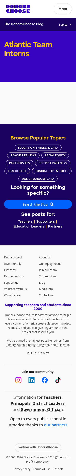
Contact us (46, 295)
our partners (55, 425)
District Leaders (48, 403)
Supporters (45, 221)
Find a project (13, 257)
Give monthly (12, 264)
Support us (11, 282)
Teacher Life (17, 171)
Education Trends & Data (38, 147)
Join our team (48, 270)
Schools (58, 469)
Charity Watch (15, 345)
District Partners (53, 163)
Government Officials (42, 409)
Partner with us (14, 276)
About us (45, 257)
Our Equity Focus (50, 264)
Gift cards (10, 270)
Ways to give (12, 295)
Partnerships (19, 163)
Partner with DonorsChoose (38, 447)
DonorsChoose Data (38, 179)
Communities (47, 276)
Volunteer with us (15, 289)
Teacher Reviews (23, 155)
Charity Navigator (37, 345)
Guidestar (63, 345)
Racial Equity (55, 155)
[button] (63, 8)
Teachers (25, 221)
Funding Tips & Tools (51, 171)
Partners (55, 226)
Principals (20, 403)
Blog (42, 282)
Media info (46, 289)
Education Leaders (29, 226)
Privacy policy (21, 469)
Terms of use (41, 469)
